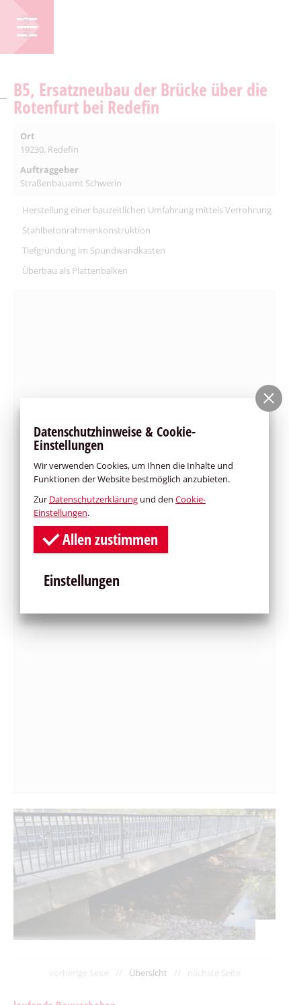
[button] (268, 398)
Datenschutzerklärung (93, 499)
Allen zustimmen (108, 539)
